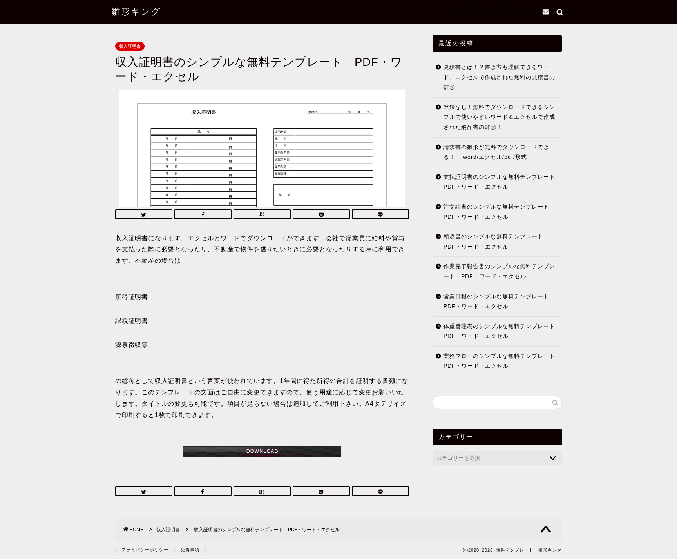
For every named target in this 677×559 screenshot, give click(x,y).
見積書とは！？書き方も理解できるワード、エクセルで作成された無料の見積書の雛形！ (499, 77)
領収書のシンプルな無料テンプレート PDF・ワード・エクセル (496, 242)
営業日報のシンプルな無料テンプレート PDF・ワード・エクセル (499, 302)
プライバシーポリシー (486, 4)
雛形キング (136, 11)
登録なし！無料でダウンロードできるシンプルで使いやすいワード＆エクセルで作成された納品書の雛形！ (499, 117)
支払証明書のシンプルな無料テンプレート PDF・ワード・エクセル (502, 182)
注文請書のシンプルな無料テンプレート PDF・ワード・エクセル (499, 212)
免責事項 (190, 549)
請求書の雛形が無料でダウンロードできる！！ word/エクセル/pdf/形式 (496, 152)
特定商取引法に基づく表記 (493, 12)
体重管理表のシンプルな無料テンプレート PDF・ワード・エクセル (502, 331)
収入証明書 (130, 46)
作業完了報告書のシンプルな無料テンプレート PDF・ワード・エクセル (499, 271)
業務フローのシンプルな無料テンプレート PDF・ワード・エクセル (502, 361)
